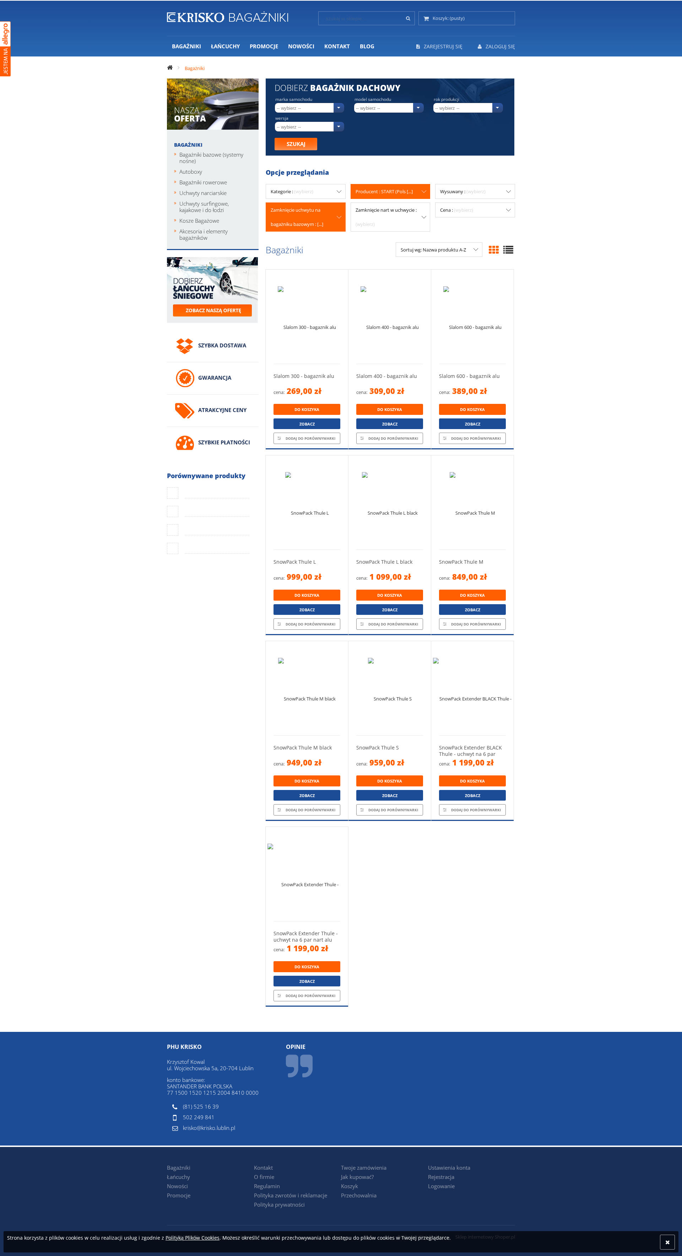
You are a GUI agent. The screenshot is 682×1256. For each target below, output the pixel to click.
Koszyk (349, 1186)
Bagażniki (188, 144)
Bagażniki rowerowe (203, 182)
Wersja (281, 118)
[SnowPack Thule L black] (389, 502)
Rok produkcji (446, 99)
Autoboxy (190, 171)
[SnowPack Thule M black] (307, 688)
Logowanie (441, 1186)
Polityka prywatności (279, 1204)
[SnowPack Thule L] (307, 502)
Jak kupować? (357, 1176)
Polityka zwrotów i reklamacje (290, 1195)
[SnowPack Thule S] (389, 688)
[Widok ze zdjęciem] (494, 249)
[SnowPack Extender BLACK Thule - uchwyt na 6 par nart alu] (472, 688)
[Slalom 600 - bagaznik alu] (472, 317)
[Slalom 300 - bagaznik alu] (307, 317)
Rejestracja (441, 1176)
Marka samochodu (293, 99)
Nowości (177, 1186)
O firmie (264, 1176)
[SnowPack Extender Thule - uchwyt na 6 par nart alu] (307, 874)
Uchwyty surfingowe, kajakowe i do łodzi (204, 206)
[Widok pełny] (508, 249)
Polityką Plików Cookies (193, 1237)
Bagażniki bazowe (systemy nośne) (211, 157)
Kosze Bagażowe (199, 220)
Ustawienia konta (449, 1167)
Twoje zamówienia (363, 1167)
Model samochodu (372, 99)
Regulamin (267, 1186)
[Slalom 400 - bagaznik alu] (389, 317)
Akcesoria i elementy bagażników (203, 234)
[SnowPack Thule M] (472, 502)
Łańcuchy (178, 1176)
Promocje (178, 1195)
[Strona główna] (227, 15)
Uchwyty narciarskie (203, 192)
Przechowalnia (359, 1195)
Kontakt (263, 1167)
